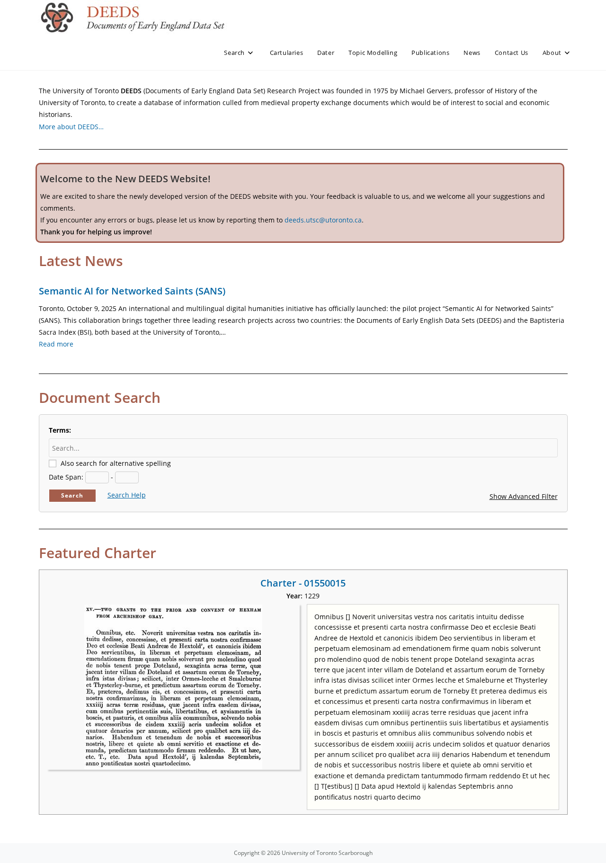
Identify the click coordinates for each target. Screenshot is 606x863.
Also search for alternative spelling (116, 463)
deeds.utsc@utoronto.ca (323, 219)
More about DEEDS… (71, 126)
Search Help (126, 494)
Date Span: (66, 476)
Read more (56, 343)
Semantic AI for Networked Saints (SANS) (132, 291)
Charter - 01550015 (303, 583)
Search (72, 495)
